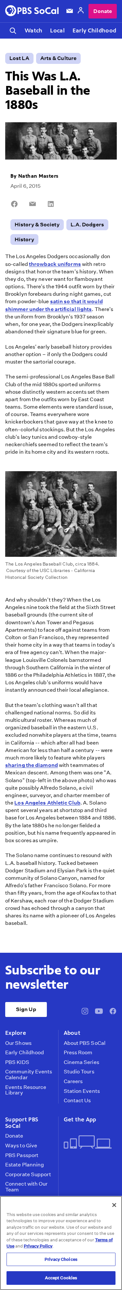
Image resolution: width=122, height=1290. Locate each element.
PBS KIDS (17, 1062)
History (24, 239)
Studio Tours (79, 1072)
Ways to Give (21, 1146)
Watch (33, 30)
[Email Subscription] (69, 11)
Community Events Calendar (28, 1074)
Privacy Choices (61, 1259)
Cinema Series (81, 1062)
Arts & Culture (58, 58)
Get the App (80, 1119)
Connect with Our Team (26, 1186)
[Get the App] (88, 1142)
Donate (102, 11)
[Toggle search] (13, 31)
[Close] (114, 1205)
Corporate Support (28, 1174)
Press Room (78, 1053)
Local (57, 30)
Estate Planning (24, 1165)
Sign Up (26, 1009)
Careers (73, 1081)
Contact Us (77, 1101)
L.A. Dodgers (87, 224)
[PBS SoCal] (32, 11)
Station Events (82, 1091)
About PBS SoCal (84, 1043)
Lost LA (19, 58)
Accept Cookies (61, 1278)
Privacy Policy (38, 1246)
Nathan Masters (38, 176)
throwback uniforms (55, 264)
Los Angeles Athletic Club (47, 803)
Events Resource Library (25, 1090)
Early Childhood (94, 30)
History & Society (37, 224)
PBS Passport (21, 1155)
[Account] (81, 11)
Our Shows (18, 1043)
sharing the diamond (31, 765)
